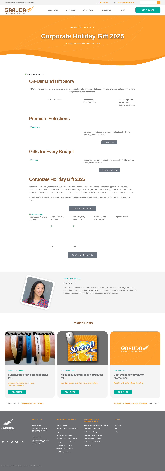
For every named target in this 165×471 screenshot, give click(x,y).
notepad (71, 383)
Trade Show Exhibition (122, 383)
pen (76, 383)
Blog (123, 10)
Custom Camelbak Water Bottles (94, 442)
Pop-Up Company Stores (64, 445)
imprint (27, 383)
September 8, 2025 (93, 43)
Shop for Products (61, 425)
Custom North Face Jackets (92, 428)
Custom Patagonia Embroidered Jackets (96, 425)
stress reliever (93, 383)
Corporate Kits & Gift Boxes (64, 448)
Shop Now (53, 10)
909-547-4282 (36, 443)
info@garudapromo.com (126, 2)
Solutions (88, 10)
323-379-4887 (104, 2)
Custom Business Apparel (64, 435)
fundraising (20, 383)
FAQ (116, 432)
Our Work (70, 10)
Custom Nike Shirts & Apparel (93, 438)
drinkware (11, 383)
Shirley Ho (72, 43)
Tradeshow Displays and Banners (66, 438)
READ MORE (17, 392)
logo (32, 383)
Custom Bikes (88, 445)
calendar (64, 383)
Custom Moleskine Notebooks (93, 435)
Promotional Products (82, 27)
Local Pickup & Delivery (63, 452)
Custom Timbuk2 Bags (91, 432)
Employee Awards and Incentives (66, 442)
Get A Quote (148, 10)
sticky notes (82, 383)
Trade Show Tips (137, 383)
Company (106, 10)
